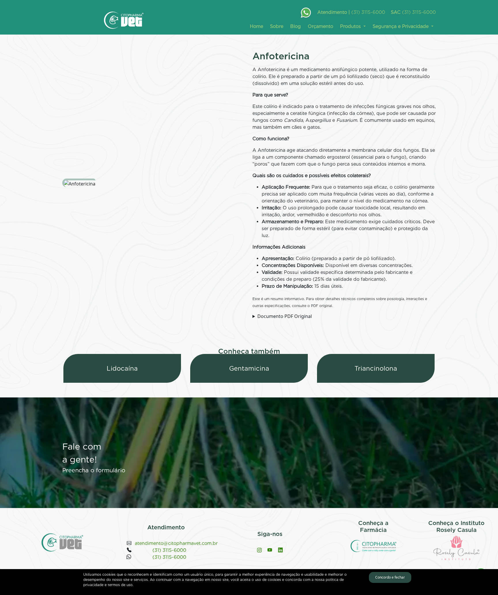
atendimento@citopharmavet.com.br (176, 543)
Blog (295, 26)
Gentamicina (249, 368)
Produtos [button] (351, 26)
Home (256, 26)
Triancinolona (375, 368)
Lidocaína (122, 368)
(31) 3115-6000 (368, 12)
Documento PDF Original (284, 316)
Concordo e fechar (390, 577)
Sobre (276, 26)
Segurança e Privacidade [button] (401, 26)
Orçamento (320, 26)
